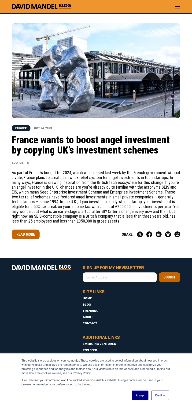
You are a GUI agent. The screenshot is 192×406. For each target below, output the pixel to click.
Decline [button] (160, 395)
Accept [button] (140, 395)
